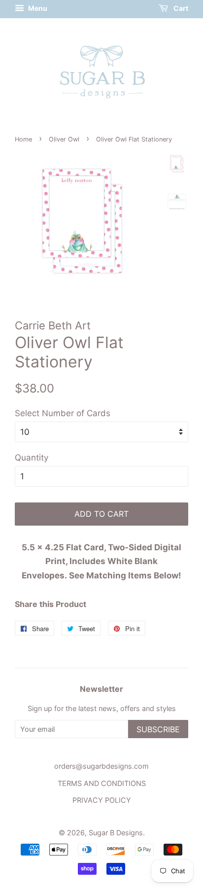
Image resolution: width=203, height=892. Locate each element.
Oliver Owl (64, 139)
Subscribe (158, 729)
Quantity (31, 458)
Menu (37, 8)
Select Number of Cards (62, 413)
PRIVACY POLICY (101, 800)
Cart (180, 8)
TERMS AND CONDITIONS (102, 783)
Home (23, 139)
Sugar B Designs (116, 832)
